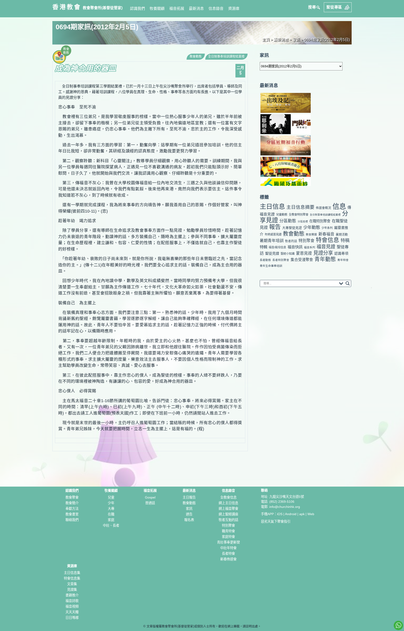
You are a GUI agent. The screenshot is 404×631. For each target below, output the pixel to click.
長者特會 (228, 553)
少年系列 (327, 228)
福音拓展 (176, 9)
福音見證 (326, 246)
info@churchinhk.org (284, 507)
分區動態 (287, 221)
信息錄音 (216, 9)
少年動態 (311, 227)
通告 (189, 514)
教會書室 (72, 514)
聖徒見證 (272, 253)
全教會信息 (228, 497)
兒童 (111, 497)
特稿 (345, 240)
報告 (275, 227)
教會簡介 (72, 503)
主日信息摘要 (300, 207)
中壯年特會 (228, 548)
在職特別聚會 (319, 221)
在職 (111, 514)
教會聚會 (72, 497)
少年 (111, 503)
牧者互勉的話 (228, 520)
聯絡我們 (72, 520)
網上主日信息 (228, 503)
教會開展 (311, 234)
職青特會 (228, 531)
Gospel (150, 497)
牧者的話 (291, 241)
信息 (339, 206)
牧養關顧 (157, 9)
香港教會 (66, 7)
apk (302, 514)
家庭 (111, 520)
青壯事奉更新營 (228, 542)
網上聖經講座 (228, 514)
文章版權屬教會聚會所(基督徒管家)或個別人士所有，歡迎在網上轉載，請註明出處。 (204, 626)
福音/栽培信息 (277, 247)
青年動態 (325, 259)
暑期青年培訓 (272, 240)
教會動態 (196, 56)
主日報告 (189, 497)
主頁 (266, 40)
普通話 (150, 503)
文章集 (72, 584)
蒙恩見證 (304, 253)
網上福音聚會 (228, 508)
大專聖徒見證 (292, 228)
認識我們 (137, 9)
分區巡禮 (303, 221)
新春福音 (326, 234)
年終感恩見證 (273, 234)
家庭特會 (228, 537)
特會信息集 (72, 578)
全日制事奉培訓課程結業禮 (226, 56)
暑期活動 (342, 234)
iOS (279, 514)
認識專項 (341, 253)
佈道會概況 (323, 207)
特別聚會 (306, 240)
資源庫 (233, 9)
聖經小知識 (288, 253)
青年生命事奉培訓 (271, 266)
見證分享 (323, 253)
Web (310, 514)
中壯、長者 (111, 525)
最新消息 (196, 9)
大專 (111, 508)
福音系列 (309, 247)
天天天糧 (72, 612)
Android (290, 514)
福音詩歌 (72, 601)
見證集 (72, 589)
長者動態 (265, 260)
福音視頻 (72, 606)
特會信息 (327, 240)
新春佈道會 (228, 559)
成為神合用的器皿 (85, 68)
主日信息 (272, 206)
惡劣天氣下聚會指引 (275, 521)
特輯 (263, 247)
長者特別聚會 (280, 260)
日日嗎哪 (72, 618)
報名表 (189, 520)
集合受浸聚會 (302, 260)
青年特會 (343, 260)
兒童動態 (281, 214)
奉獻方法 (72, 508)
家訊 (296, 40)
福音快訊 (295, 247)
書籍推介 (72, 595)
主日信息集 (72, 573)
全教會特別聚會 (298, 214)
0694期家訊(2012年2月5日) (327, 40)
